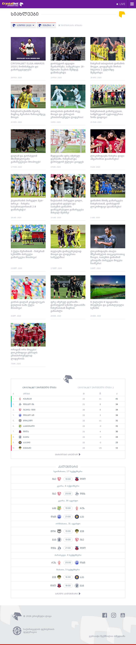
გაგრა (25, 437)
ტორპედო (27, 421)
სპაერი (26, 442)
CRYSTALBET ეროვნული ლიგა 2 (96, 388)
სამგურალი (28, 426)
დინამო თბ (28, 404)
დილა (25, 432)
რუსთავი (27, 399)
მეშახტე (26, 448)
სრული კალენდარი (66, 594)
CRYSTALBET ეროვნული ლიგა (39, 388)
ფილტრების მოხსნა (71, 26)
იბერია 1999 (28, 410)
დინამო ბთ (28, 415)
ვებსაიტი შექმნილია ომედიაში (107, 636)
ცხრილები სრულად (66, 455)
